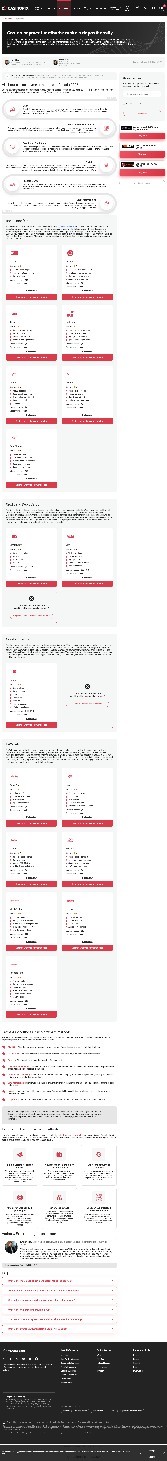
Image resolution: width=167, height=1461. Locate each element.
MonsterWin (102, 1367)
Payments (63, 8)
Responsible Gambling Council (131, 1411)
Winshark (101, 1355)
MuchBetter (138, 1371)
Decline (151, 1457)
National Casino (103, 1363)
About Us (86, 8)
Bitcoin (136, 1355)
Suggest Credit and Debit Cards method (31, 615)
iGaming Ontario (81, 1411)
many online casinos (64, 226)
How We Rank (127, 8)
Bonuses (49, 8)
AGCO (111, 1411)
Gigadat (136, 1363)
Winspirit (100, 1371)
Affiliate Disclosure (68, 1367)
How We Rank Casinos (70, 1359)
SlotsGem (101, 1359)
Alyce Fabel (64, 59)
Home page (7, 19)
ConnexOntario (98, 1411)
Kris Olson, (26, 1241)
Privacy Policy (139, 104)
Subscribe (142, 113)
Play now (142, 136)
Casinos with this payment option (31, 297)
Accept (152, 1451)
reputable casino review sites (69, 1135)
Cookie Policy (66, 1379)
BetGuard (66, 1411)
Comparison (100, 8)
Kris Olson (15, 60)
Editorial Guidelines (68, 1371)
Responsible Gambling (115, 8)
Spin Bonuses (144, 183)
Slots (76, 8)
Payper (136, 1367)
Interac (136, 1359)
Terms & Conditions (69, 1375)
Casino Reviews (36, 8)
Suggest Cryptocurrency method (87, 703)
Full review (31, 291)
